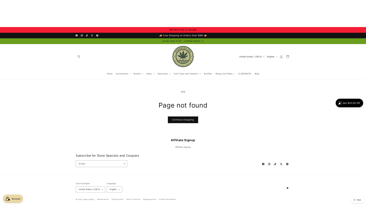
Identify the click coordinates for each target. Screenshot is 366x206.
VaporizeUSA (88, 199)
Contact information (167, 199)
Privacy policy (118, 199)
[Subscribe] (124, 163)
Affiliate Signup (183, 147)
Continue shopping (183, 119)
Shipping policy (149, 199)
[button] (79, 57)
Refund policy (103, 199)
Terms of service (133, 199)
